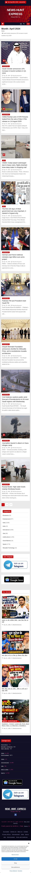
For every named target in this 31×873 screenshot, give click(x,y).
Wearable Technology (8, 548)
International (6, 66)
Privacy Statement (13, 870)
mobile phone (6, 537)
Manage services (15, 854)
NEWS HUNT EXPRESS (15, 809)
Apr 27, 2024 (7, 123)
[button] (28, 843)
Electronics (6, 515)
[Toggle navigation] (20, 24)
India (4, 160)
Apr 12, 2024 (7, 491)
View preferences (15, 867)
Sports (4, 544)
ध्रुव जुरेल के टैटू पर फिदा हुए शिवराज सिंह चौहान (14, 655)
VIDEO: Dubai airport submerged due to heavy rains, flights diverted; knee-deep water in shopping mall (14, 165)
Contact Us (13, 831)
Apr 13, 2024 (7, 447)
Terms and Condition (22, 837)
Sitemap (26, 831)
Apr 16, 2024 (7, 305)
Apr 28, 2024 (7, 75)
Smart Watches (7, 540)
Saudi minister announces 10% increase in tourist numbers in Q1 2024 (14, 71)
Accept (15, 858)
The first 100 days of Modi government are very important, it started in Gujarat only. (14, 211)
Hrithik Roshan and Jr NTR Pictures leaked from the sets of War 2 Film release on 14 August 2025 (15, 119)
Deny (15, 863)
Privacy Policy (6, 834)
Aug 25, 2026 (7, 624)
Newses (26, 826)
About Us (20, 831)
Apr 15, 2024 (7, 355)
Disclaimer (20, 870)
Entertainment (6, 114)
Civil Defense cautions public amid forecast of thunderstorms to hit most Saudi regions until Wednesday (15, 399)
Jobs (4, 533)
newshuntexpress (17, 75)
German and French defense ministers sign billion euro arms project (13, 257)
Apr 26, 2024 (7, 261)
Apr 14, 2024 (7, 404)
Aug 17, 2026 (7, 728)
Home (2, 31)
